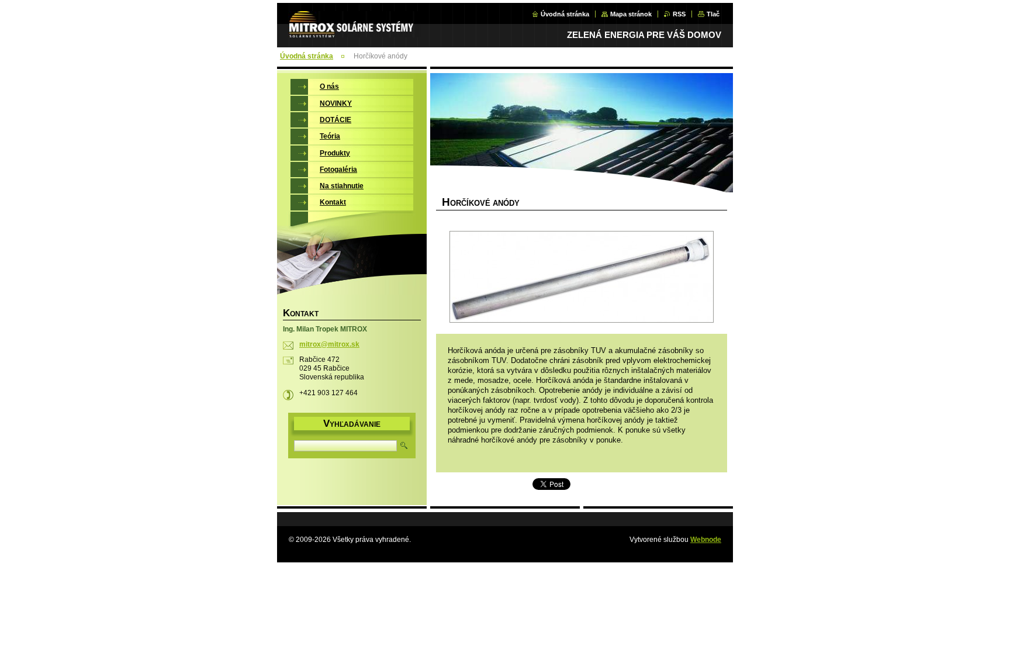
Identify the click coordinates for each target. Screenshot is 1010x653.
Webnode (705, 539)
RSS (679, 14)
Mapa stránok (631, 14)
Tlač (713, 14)
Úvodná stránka (565, 14)
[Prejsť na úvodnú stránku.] (354, 31)
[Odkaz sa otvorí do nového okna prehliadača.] (581, 278)
